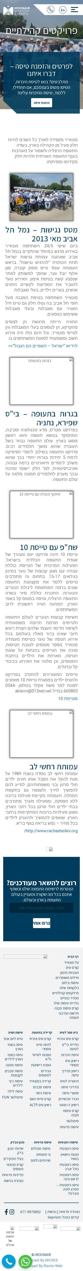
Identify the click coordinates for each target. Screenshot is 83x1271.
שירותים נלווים (40, 1160)
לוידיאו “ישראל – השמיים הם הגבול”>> (43, 345)
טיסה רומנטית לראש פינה (69, 1176)
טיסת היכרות (70, 1054)
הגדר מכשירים (69, 1098)
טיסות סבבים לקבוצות (14, 1072)
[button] (73, 8)
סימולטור (72, 1120)
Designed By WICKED (41, 1260)
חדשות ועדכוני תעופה (69, 1015)
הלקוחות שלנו (69, 987)
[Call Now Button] (9, 1261)
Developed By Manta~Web (41, 1265)
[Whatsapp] (27, 1260)
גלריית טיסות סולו (66, 1003)
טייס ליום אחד (13, 1038)
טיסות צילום (70, 982)
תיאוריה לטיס (69, 1081)
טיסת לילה (15, 1091)
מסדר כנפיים (69, 997)
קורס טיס (72, 967)
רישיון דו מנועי (69, 1104)
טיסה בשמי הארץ (15, 1046)
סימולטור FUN (12, 1097)
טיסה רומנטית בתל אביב (69, 1166)
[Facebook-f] (6, 1212)
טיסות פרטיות (69, 1126)
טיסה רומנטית (69, 1148)
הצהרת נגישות (13, 1180)
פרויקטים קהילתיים (65, 992)
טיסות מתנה (14, 1064)
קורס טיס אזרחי (68, 1038)
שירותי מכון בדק (15, 1150)
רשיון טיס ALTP (40, 1104)
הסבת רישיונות (41, 1064)
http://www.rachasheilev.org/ (51, 830)
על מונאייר (71, 962)
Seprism (54, 1217)
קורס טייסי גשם (40, 1098)
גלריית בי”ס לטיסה (70, 1046)
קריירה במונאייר (40, 1081)
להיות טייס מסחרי (43, 1046)
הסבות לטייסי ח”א (41, 1056)
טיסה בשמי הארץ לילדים (14, 1056)
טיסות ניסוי (43, 1092)
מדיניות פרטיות (12, 1174)
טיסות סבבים (42, 1086)
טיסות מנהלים (40, 1148)
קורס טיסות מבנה (66, 1008)
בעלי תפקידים (13, 1158)
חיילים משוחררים (67, 977)
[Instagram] (12, 1212)
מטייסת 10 (68, 698)
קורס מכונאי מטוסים (14, 1166)
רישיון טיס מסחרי (72, 1062)
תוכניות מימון (69, 972)
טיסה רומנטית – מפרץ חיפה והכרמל (68, 1189)
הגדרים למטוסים (45, 1072)
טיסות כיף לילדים (16, 1083)
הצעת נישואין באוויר (70, 1156)
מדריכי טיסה (70, 1086)
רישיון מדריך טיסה (70, 1072)
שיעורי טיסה (70, 1092)
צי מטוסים (43, 1154)
